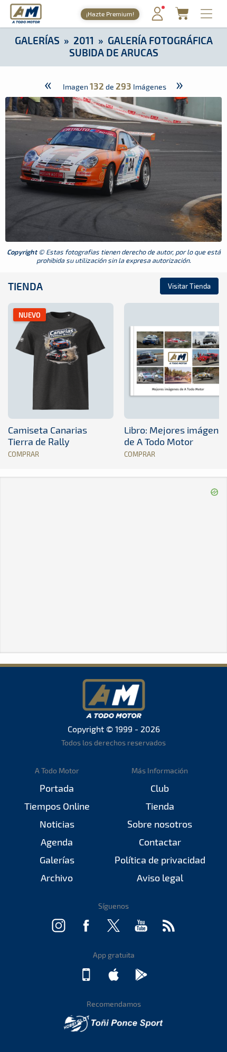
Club (159, 788)
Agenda (57, 842)
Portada (57, 788)
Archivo (57, 877)
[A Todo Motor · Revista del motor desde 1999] (26, 22)
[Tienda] (181, 17)
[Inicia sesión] (157, 18)
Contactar (160, 842)
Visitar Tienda (189, 286)
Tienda (25, 286)
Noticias (57, 824)
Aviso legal (160, 877)
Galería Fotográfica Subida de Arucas (141, 46)
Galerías (37, 40)
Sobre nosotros (159, 824)
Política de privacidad (160, 860)
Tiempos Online (57, 806)
